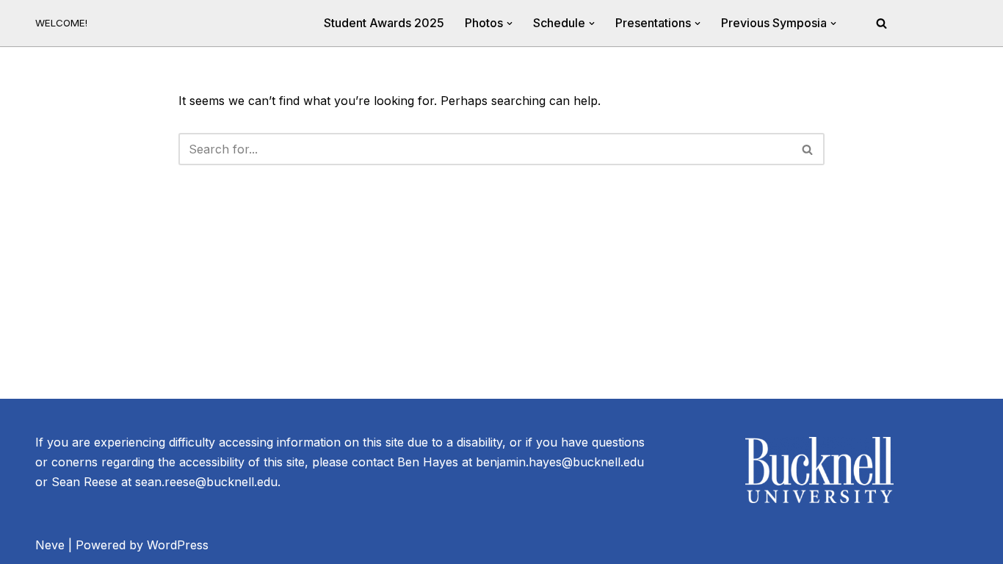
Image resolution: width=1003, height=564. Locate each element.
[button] (510, 23)
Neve (50, 545)
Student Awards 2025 (384, 22)
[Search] (881, 23)
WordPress (178, 545)
